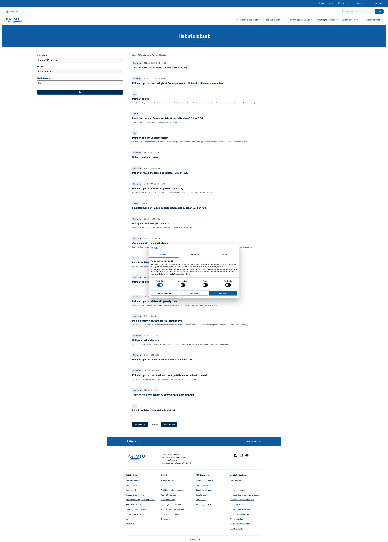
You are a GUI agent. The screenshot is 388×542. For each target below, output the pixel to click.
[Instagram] (241, 455)
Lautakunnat (201, 500)
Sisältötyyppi (43, 78)
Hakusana (42, 55)
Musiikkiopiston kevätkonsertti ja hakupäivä (157, 320)
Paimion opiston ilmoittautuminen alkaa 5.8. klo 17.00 (162, 359)
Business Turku (236, 480)
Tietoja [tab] (224, 254)
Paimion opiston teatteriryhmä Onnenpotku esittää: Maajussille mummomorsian (177, 83)
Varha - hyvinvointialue (239, 514)
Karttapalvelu (131, 485)
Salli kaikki (223, 293)
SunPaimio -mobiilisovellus (137, 509)
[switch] (183, 285)
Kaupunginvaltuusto (204, 490)
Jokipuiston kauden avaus (146, 340)
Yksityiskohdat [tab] (194, 254)
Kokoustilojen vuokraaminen (172, 509)
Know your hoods (237, 490)
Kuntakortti (131, 490)
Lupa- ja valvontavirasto (240, 509)
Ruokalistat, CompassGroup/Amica (141, 500)
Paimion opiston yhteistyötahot (150, 137)
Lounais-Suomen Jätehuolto (242, 500)
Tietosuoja (165, 519)
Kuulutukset (201, 495)
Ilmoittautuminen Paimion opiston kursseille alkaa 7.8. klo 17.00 (167, 118)
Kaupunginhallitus (203, 485)
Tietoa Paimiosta (133, 480)
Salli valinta (194, 293)
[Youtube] (247, 455)
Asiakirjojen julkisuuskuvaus (172, 490)
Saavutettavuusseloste (171, 514)
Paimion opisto (140, 98)
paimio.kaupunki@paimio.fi (181, 463)
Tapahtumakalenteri (134, 514)
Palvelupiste (166, 485)
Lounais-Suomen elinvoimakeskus (244, 495)
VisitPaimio (131, 524)
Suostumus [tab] (164, 254)
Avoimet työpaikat (169, 495)
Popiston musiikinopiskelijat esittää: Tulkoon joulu (160, 172)
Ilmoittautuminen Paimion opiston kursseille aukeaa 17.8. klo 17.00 (169, 208)
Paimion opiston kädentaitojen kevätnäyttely (157, 188)
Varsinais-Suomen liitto (240, 524)
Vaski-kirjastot (236, 529)
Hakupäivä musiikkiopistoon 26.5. (151, 223)
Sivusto (41, 67)
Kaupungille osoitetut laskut (172, 504)
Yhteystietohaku (168, 480)
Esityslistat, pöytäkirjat (205, 480)
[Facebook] (235, 455)
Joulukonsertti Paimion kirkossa (150, 243)
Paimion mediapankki (135, 495)
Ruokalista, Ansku (133, 504)
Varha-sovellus (236, 519)
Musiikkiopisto (140, 262)
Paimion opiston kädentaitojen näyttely (154, 301)
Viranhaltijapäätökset (205, 504)
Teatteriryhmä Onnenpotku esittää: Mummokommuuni (163, 394)
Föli (231, 485)
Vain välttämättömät (165, 293)
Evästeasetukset (168, 500)
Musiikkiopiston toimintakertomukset (153, 410)
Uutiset (129, 519)
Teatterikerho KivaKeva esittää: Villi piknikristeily (160, 67)
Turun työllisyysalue (238, 504)
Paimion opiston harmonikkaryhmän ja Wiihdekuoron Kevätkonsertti (170, 375)
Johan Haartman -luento (146, 157)
